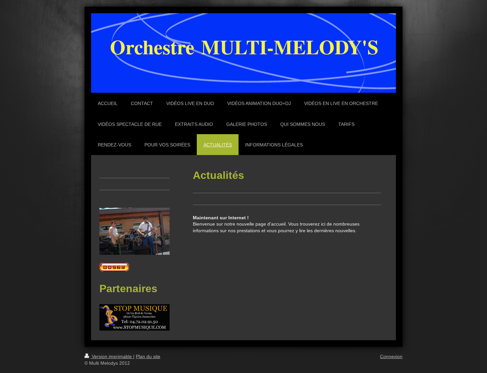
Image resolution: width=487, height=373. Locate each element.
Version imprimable (111, 356)
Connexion (391, 356)
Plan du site (148, 356)
